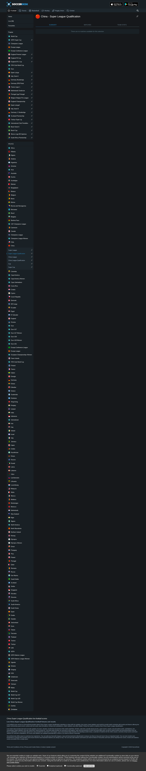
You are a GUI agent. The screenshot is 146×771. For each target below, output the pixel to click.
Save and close (89, 766)
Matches (87, 25)
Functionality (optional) (74, 766)
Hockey (47, 10)
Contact (43, 747)
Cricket (72, 10)
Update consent (50, 747)
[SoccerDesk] (17, 4)
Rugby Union (59, 10)
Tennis (24, 10)
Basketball (35, 10)
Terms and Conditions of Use (15, 747)
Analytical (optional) (55, 766)
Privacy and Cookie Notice (32, 747)
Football (13, 10)
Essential (41, 766)
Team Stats (122, 25)
